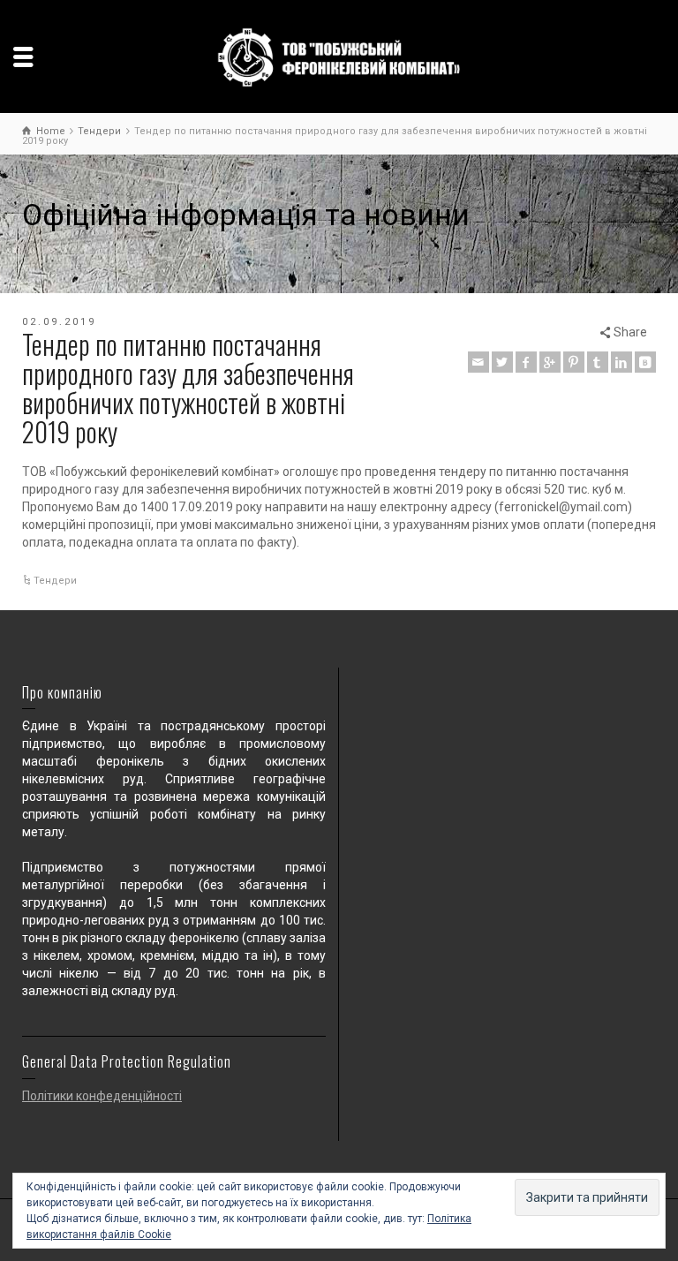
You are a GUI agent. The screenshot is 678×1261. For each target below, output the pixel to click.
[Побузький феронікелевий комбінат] (339, 56)
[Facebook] (526, 362)
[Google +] (550, 362)
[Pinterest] (573, 362)
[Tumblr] (597, 362)
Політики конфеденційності (102, 1096)
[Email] (478, 362)
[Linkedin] (621, 362)
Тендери (55, 580)
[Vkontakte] (645, 362)
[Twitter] (502, 362)
